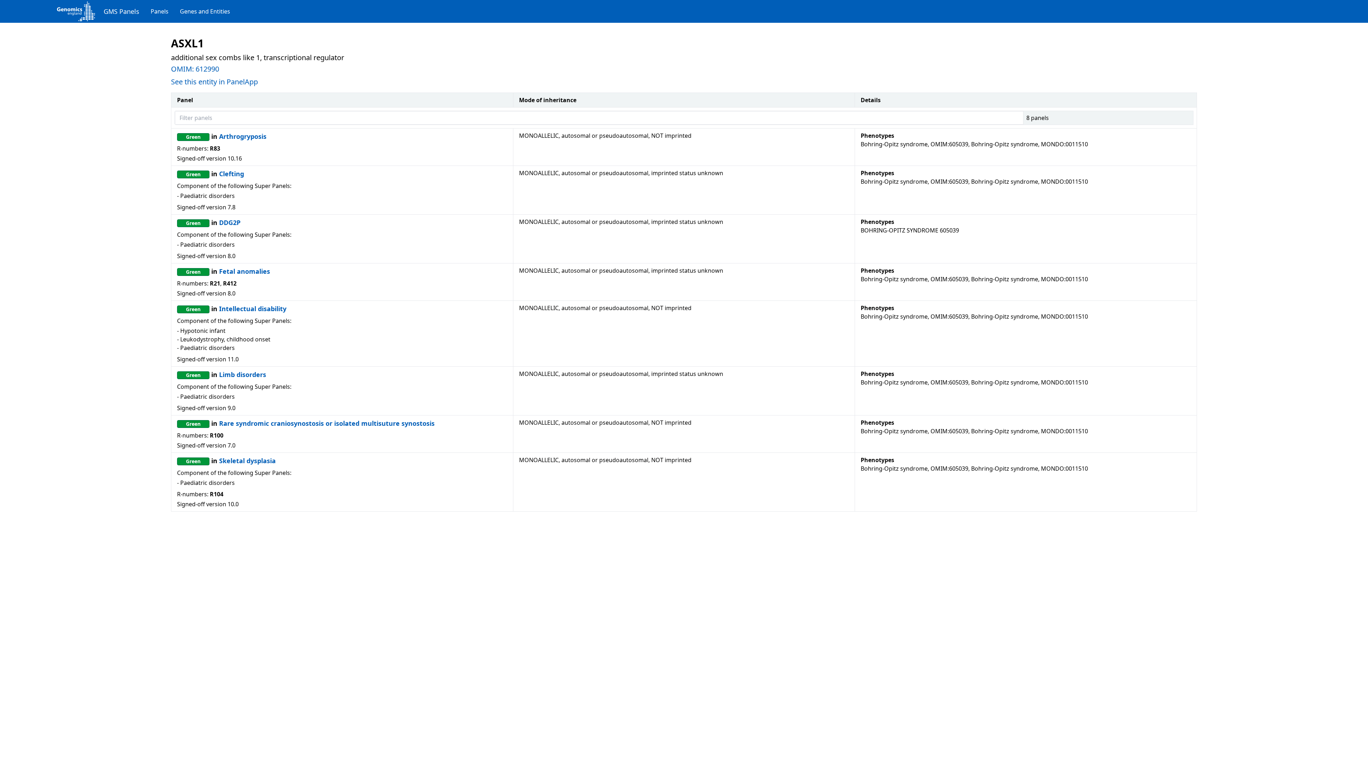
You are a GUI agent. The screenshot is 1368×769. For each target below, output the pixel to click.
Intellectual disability (252, 308)
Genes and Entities (205, 11)
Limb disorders (242, 374)
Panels (160, 11)
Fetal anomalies (244, 271)
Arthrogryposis (242, 136)
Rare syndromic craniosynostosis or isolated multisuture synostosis (327, 423)
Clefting (231, 173)
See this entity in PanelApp (214, 82)
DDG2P (229, 222)
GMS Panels (121, 11)
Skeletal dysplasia (247, 460)
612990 (207, 69)
